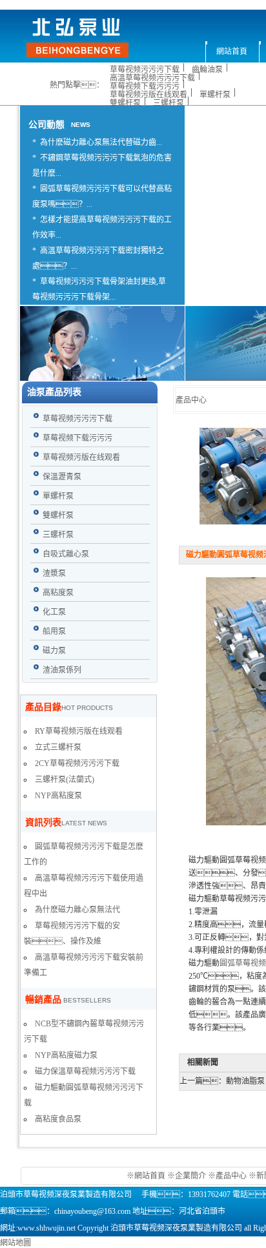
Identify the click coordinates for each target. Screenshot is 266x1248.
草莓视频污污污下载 (144, 69)
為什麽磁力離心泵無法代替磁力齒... (101, 142)
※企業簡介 (186, 1175)
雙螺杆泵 (125, 103)
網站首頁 (150, 1175)
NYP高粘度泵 (58, 795)
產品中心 (231, 1175)
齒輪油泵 (207, 69)
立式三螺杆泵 (58, 747)
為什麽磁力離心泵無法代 (77, 909)
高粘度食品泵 (58, 1119)
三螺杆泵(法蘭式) (64, 779)
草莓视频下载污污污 (144, 86)
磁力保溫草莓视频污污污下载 (85, 1071)
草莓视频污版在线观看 (148, 94)
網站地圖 (15, 1242)
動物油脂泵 (245, 1081)
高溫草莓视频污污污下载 (152, 77)
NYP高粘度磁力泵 (66, 1055)
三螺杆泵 (168, 103)
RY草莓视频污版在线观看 (79, 731)
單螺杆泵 (215, 94)
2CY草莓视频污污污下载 (77, 763)
